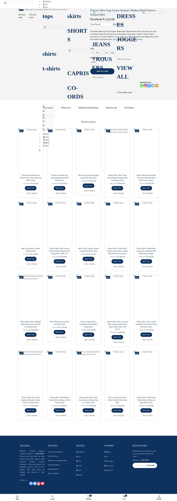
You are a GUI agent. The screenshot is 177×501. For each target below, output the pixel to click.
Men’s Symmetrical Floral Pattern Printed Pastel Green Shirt (117, 400)
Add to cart (102, 71)
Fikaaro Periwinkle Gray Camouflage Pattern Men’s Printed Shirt (60, 177)
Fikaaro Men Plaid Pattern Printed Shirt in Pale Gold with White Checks (30, 177)
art (106, 457)
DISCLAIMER (53, 473)
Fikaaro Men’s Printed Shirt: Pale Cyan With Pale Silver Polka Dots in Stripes (146, 177)
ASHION (47, 2)
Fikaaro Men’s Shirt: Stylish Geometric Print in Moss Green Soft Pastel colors (146, 324)
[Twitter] (35, 483)
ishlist (107, 452)
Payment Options (54, 465)
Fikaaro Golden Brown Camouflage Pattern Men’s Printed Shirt (88, 324)
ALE (45, 4)
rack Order (108, 461)
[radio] (92, 53)
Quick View (31, 188)
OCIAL (46, 140)
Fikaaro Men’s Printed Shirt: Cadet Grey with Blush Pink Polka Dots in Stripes (146, 251)
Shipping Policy (53, 469)
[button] (96, 77)
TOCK (46, 134)
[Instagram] (39, 483)
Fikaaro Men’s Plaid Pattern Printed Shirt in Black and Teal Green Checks (59, 400)
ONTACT (108, 470)
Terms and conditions (55, 452)
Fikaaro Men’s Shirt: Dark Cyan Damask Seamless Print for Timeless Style (88, 400)
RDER (46, 143)
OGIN (46, 146)
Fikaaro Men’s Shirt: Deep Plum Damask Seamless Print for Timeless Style (117, 177)
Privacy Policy (53, 456)
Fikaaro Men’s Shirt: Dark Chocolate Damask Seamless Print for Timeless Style (30, 400)
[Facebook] (31, 483)
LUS (45, 7)
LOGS (46, 137)
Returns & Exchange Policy (57, 460)
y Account (108, 466)
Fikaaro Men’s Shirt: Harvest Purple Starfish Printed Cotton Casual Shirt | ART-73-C (59, 251)
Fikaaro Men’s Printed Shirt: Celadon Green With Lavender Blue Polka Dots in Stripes (117, 251)
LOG (78, 470)
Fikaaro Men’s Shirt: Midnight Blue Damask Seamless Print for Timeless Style (30, 324)
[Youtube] (42, 483)
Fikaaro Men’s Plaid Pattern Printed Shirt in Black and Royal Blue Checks (146, 400)
